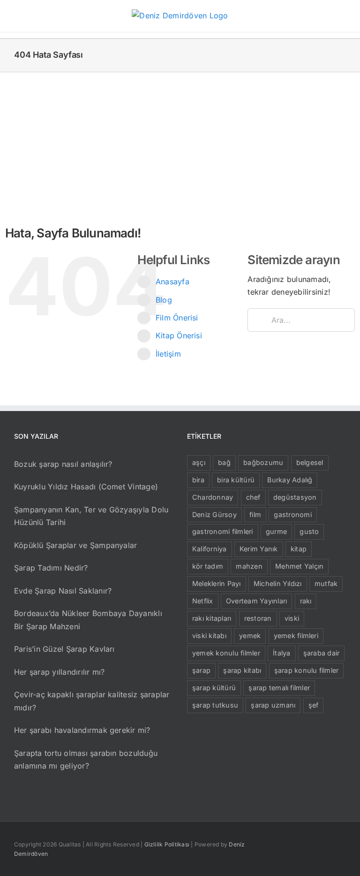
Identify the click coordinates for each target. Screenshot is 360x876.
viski (292, 618)
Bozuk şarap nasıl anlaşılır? (63, 464)
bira (198, 480)
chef (253, 497)
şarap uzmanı (273, 705)
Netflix (202, 601)
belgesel (309, 462)
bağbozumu (263, 462)
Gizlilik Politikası (167, 844)
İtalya (281, 653)
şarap (201, 670)
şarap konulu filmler (306, 670)
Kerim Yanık (259, 549)
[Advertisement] (180, 142)
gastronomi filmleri (222, 531)
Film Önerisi (177, 317)
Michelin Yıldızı (278, 583)
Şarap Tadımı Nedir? (51, 567)
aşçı (198, 462)
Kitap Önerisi (179, 335)
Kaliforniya (209, 549)
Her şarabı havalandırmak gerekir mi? (82, 730)
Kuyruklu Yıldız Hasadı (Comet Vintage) (86, 486)
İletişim (168, 353)
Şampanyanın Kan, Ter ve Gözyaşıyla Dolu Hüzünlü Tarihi (91, 516)
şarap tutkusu (215, 705)
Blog (164, 300)
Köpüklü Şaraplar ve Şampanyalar (75, 545)
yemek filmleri (296, 636)
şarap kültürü (214, 688)
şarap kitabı (242, 670)
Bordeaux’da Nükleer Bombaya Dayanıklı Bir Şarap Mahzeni (88, 620)
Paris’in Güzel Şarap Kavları (64, 649)
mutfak (326, 583)
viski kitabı (209, 636)
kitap (299, 549)
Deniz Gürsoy (214, 514)
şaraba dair (321, 653)
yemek (250, 636)
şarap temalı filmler (279, 688)
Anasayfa (172, 281)
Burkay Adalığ (289, 480)
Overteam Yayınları (256, 601)
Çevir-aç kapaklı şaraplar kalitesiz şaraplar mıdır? (92, 701)
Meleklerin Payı (216, 583)
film (255, 514)
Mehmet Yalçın (299, 566)
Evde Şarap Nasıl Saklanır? (63, 590)
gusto (309, 531)
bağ (224, 462)
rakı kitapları (211, 618)
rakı (306, 601)
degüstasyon (295, 497)
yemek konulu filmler (226, 653)
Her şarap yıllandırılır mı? (59, 672)
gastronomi (292, 514)
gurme (276, 531)
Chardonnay (212, 497)
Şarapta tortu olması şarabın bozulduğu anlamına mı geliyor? (86, 759)
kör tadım (207, 566)
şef (313, 705)
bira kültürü (236, 480)
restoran (258, 618)
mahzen (249, 566)
